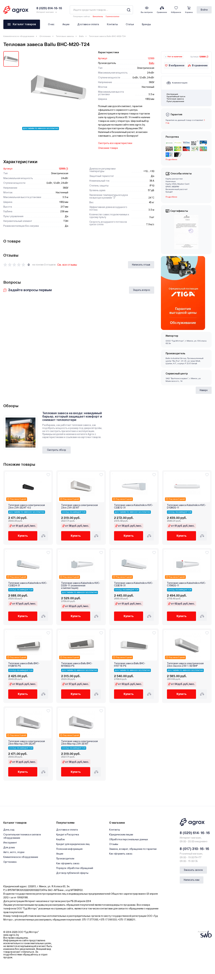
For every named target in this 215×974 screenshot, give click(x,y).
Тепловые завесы (65, 36)
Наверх (204, 390)
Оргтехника (9, 862)
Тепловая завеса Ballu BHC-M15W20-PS (76, 664)
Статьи (130, 24)
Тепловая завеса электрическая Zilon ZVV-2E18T (79, 506)
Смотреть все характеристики (115, 143)
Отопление (45, 36)
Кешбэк (60, 839)
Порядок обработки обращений (74, 868)
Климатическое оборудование (18, 36)
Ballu (81, 36)
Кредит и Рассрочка (67, 834)
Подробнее (171, 197)
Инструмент (10, 842)
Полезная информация (69, 849)
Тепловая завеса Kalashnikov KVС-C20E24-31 (27, 584)
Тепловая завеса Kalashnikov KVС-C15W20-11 (186, 584)
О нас (51, 24)
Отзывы (113, 844)
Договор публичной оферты (72, 873)
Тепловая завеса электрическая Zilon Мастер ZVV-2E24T (26, 742)
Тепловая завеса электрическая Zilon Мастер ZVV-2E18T (79, 742)
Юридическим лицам (121, 834)
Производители (65, 858)
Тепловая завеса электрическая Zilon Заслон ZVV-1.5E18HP (185, 664)
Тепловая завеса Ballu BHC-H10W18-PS (23, 664)
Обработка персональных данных (128, 839)
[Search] (128, 9)
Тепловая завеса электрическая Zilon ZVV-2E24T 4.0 (26, 506)
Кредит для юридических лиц (73, 844)
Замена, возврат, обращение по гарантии (133, 849)
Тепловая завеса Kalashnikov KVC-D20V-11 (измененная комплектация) (80, 586)
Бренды (146, 24)
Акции (65, 24)
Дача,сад (8, 829)
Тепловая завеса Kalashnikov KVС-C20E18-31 (133, 584)
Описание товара (108, 148)
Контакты (112, 24)
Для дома (9, 847)
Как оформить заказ (67, 863)
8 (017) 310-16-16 (194, 849)
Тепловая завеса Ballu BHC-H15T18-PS (129, 664)
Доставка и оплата (88, 24)
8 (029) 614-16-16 (195, 833)
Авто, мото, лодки (13, 852)
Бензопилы (98, 16)
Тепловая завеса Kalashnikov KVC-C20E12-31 (133, 506)
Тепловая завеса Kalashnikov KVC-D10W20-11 (186, 506)
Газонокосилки (112, 16)
